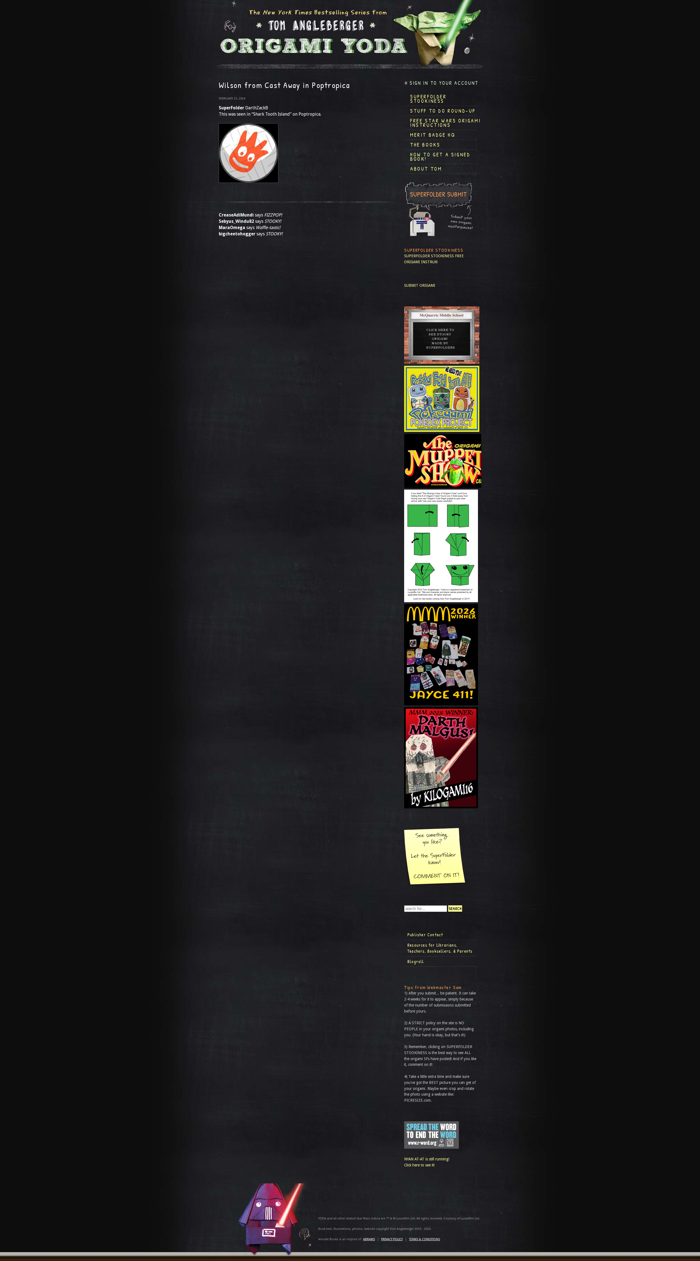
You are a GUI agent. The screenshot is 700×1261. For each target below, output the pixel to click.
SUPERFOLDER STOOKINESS (429, 256)
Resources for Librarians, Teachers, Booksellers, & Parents (439, 948)
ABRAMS (369, 1239)
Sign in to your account (444, 83)
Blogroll (415, 961)
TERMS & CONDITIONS (424, 1239)
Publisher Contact (425, 935)
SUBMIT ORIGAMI (419, 285)
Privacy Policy (392, 1239)
